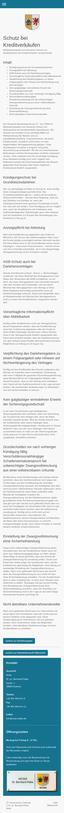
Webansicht (52, 805)
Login (55, 802)
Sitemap (27, 803)
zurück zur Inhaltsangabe (19, 641)
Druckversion (15, 803)
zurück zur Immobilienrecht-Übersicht (25, 652)
